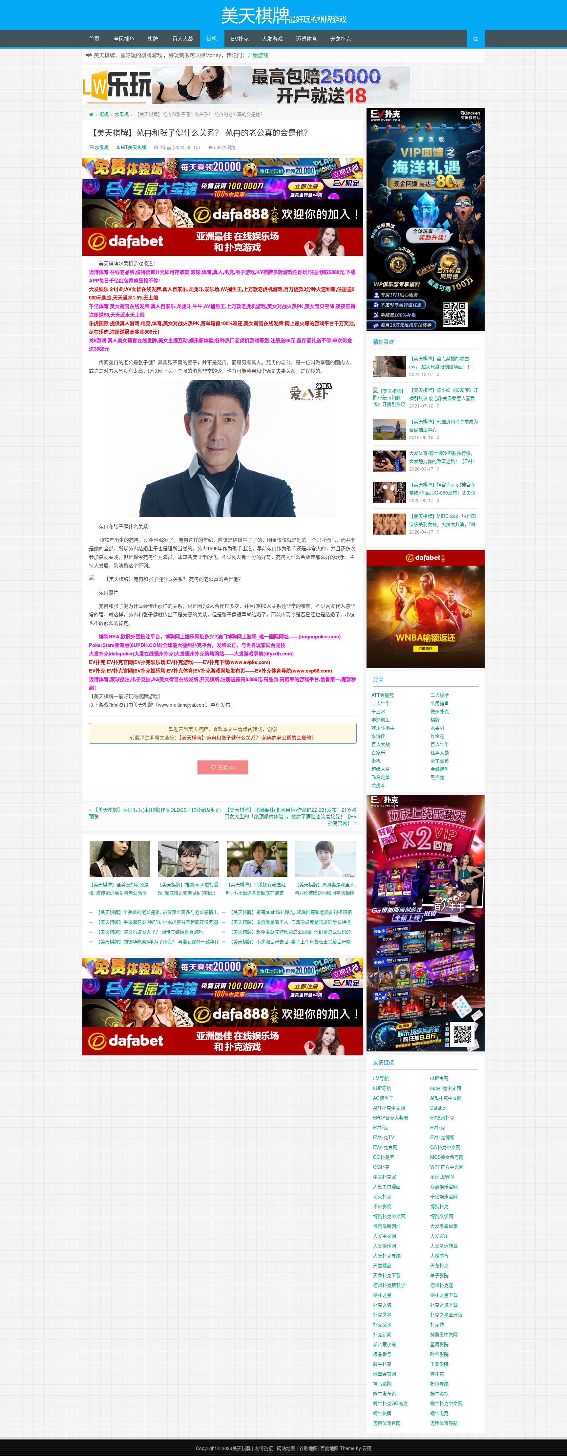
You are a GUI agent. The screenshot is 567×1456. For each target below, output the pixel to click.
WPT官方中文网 (446, 1166)
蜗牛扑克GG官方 (390, 1403)
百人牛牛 (439, 744)
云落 (366, 1448)
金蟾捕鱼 (439, 768)
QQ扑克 (381, 1166)
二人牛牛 (380, 703)
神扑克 (437, 1373)
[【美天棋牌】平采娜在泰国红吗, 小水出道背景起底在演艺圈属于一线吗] (257, 858)
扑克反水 (382, 1324)
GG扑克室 (383, 1157)
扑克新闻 (382, 1334)
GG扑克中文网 (445, 1147)
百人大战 (182, 38)
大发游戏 (272, 38)
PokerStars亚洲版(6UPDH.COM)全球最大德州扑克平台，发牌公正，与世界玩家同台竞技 (187, 645)
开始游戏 (257, 55)
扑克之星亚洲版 (446, 1314)
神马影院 (382, 1383)
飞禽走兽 (380, 777)
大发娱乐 (439, 1235)
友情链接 (264, 1448)
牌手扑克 (382, 1363)
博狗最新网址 (387, 1226)
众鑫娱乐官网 (444, 1186)
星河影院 (439, 1344)
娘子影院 (439, 1275)
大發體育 (439, 1255)
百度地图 (329, 1448)
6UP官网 (439, 1078)
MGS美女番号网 (447, 1157)
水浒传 (378, 736)
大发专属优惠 (444, 1226)
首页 (94, 38)
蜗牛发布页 (384, 1393)
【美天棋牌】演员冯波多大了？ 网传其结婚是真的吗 (149, 931)
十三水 (378, 711)
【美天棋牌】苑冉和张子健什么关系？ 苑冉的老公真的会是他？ (200, 132)
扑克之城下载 (444, 1304)
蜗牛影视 (439, 1393)
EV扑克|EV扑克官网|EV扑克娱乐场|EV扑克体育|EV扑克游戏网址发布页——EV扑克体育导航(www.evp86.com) (210, 670)
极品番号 (382, 1354)
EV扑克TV (383, 1137)
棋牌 (153, 38)
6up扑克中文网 (445, 1088)
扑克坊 (437, 1324)
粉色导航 (439, 1383)
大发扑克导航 (387, 1255)
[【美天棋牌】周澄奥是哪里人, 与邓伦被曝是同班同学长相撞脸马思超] (325, 858)
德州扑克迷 (441, 1285)
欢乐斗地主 (382, 727)
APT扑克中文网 (389, 1107)
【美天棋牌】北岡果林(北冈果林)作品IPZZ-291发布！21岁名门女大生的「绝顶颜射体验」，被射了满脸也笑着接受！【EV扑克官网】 (290, 816)
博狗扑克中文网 (389, 1216)
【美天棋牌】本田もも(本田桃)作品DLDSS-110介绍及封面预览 (155, 813)
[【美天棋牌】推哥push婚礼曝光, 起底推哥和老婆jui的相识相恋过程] (188, 858)
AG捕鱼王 (383, 1097)
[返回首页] (91, 114)
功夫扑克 (382, 1196)
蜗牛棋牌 (382, 1413)
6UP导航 (382, 1088)
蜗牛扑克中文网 (446, 1403)
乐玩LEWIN (442, 1176)
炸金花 (437, 736)
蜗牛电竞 (439, 1413)
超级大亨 (380, 768)
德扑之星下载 (444, 1294)
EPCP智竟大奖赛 (390, 1117)
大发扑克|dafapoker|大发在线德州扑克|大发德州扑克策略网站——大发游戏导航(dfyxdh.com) (191, 653)
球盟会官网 (384, 1373)
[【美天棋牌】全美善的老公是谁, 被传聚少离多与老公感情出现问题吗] (120, 858)
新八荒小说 (384, 1344)
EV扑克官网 (385, 1147)
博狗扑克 (439, 1206)
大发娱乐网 (384, 1245)
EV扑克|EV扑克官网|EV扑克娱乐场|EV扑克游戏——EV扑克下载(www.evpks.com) (179, 662)
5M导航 (381, 1078)
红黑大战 (439, 752)
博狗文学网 (441, 1216)
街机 (211, 38)
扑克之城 (382, 1304)
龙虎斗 (378, 785)
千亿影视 (382, 1206)
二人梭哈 (439, 695)
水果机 (122, 114)
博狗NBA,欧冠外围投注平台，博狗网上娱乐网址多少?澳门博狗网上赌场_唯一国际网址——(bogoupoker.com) (220, 636)
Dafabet (438, 1107)
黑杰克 (437, 777)
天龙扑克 (340, 38)
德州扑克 (439, 711)
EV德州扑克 (442, 1117)
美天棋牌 (241, 1448)
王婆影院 (439, 1363)
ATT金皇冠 (382, 695)
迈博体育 (306, 38)
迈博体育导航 (444, 1423)
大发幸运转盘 (444, 1245)
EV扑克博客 (442, 1137)
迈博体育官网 (387, 1423)
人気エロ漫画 (387, 1186)
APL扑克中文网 (446, 1097)
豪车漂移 (439, 760)
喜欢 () (226, 767)
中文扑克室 (384, 1176)
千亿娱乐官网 (444, 1196)
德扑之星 (382, 1294)
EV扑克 (240, 38)
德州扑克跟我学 (389, 1285)
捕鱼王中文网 (444, 1334)
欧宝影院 (439, 1354)
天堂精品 (382, 1265)
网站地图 (286, 1448)
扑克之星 (382, 1314)
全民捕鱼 (124, 38)
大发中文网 (384, 1235)
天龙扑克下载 (387, 1275)
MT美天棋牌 (133, 147)
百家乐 (378, 752)
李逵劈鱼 (380, 719)
